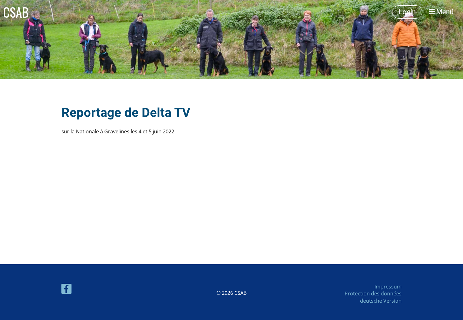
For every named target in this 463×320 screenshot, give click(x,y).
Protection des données (373, 293)
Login (407, 12)
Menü (444, 12)
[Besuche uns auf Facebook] (66, 290)
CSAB (16, 12)
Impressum (388, 286)
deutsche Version (381, 300)
